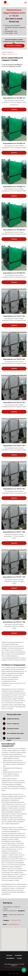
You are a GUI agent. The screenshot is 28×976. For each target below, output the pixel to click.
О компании (18, 955)
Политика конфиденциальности (14, 967)
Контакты (9, 955)
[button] (14, 46)
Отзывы (19, 958)
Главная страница (7, 52)
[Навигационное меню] (25, 2)
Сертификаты (10, 958)
